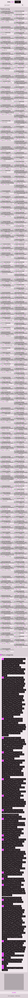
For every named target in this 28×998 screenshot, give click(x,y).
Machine (4, 862)
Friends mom (5, 768)
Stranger (10, 937)
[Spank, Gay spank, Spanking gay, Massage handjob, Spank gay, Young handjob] (21, 43)
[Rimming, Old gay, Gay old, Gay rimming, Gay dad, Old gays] (7, 596)
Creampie (20, 718)
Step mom (4, 908)
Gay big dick (8, 336)
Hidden (14, 797)
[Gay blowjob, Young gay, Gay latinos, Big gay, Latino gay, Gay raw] (7, 582)
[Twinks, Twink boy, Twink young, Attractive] (7, 493)
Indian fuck (18, 816)
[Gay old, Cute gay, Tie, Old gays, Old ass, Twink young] (7, 486)
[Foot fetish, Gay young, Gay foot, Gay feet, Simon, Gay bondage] (7, 280)
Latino (10, 299)
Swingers (14, 916)
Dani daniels (5, 740)
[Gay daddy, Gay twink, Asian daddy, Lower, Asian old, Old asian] (21, 582)
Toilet (16, 199)
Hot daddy (21, 366)
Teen (6, 941)
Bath (3, 714)
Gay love (3, 245)
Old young (21, 139)
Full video (20, 295)
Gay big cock (17, 79)
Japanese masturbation (7, 827)
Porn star (9, 895)
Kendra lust (11, 837)
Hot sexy (24, 350)
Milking (15, 868)
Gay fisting (21, 321)
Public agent (21, 889)
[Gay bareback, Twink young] (7, 348)
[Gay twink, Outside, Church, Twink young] (21, 71)
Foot (6, 760)
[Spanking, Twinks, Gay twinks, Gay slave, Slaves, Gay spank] (7, 428)
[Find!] (22, 5)
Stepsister (14, 918)
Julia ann (23, 818)
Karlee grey (4, 837)
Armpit (3, 671)
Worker (16, 490)
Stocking (4, 920)
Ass (24, 659)
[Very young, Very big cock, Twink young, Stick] (7, 177)
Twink (16, 16)
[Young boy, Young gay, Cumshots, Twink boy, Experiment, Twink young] (21, 522)
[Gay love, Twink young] (7, 244)
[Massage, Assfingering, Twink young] (21, 111)
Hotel (18, 797)
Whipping (3, 435)
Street (7, 930)
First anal (14, 766)
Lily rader (4, 847)
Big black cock (15, 710)
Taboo (3, 943)
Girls (21, 783)
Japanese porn (18, 831)
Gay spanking (23, 108)
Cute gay (7, 70)
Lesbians (11, 839)
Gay (2, 29)
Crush (20, 65)
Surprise (12, 930)
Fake (15, 775)
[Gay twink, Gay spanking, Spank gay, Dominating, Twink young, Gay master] (21, 106)
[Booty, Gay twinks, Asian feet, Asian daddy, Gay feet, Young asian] (21, 248)
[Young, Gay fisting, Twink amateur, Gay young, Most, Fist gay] (21, 318)
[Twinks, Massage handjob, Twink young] (7, 343)
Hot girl (4, 808)
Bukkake (17, 174)
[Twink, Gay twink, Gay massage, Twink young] (21, 181)
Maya (20, 858)
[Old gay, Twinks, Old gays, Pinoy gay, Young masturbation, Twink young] (21, 452)
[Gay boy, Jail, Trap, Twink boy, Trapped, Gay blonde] (7, 602)
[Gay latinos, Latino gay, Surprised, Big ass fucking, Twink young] (7, 607)
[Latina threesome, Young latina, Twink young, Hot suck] (21, 153)
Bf (7, 508)
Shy (21, 937)
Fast (20, 771)
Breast (13, 690)
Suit (25, 625)
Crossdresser (18, 727)
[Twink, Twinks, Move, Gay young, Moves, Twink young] (21, 423)
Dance (22, 740)
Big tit (3, 710)
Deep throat (19, 746)
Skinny (8, 914)
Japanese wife (15, 821)
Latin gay (17, 459)
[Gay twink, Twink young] (7, 81)
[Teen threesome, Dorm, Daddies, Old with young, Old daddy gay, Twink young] (21, 618)
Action (3, 70)
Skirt (15, 935)
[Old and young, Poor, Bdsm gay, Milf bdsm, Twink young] (7, 442)
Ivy (17, 814)
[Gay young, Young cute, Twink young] (21, 533)
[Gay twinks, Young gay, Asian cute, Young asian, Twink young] (7, 457)
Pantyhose (11, 887)
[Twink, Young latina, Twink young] (7, 533)
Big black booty (21, 704)
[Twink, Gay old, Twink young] (21, 14)
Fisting (8, 762)
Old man (18, 878)
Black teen (20, 698)
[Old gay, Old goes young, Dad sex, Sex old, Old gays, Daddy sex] (7, 202)
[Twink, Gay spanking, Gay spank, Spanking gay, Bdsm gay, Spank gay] (21, 428)
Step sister (15, 910)
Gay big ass (4, 305)
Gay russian (10, 15)
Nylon (13, 872)
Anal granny (14, 673)
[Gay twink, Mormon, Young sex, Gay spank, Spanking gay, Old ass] (21, 98)
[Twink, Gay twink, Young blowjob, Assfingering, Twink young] (7, 19)
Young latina (7, 535)
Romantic (7, 899)
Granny (9, 779)
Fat (10, 766)
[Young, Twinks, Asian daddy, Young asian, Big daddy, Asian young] (7, 399)
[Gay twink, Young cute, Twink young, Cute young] (21, 373)
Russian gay (4, 15)
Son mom (4, 937)
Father (16, 65)
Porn (19, 887)
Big (19, 679)
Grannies (18, 791)
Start (16, 69)
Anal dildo (4, 675)
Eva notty (4, 754)
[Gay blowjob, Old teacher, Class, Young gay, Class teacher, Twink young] (7, 230)
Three (20, 325)
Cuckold (4, 720)
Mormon (22, 99)
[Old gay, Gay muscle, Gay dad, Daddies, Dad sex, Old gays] (21, 254)
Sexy (16, 272)
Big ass (13, 677)
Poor (10, 444)
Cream (18, 733)
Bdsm (7, 679)
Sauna (16, 930)
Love (15, 839)
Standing (19, 924)
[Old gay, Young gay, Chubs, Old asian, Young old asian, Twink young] (21, 548)
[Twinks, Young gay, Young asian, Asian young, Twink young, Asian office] (21, 413)
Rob (22, 35)
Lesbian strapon (5, 845)
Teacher (16, 941)
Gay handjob (18, 579)
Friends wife (20, 775)
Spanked (4, 932)
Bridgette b (4, 706)
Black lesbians (5, 696)
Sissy (21, 914)
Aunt (16, 661)
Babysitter (10, 702)
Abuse (10, 665)
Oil (8, 880)
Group (19, 779)
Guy (19, 793)
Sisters (3, 924)
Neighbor (4, 874)
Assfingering (22, 113)
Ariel (10, 79)
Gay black (15, 793)
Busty (20, 710)
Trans (20, 941)
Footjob (4, 762)
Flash (3, 775)
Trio (3, 945)
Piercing (4, 897)
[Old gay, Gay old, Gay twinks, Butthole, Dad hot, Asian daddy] (7, 53)
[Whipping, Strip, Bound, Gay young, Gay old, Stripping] (7, 433)
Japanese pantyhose (6, 829)
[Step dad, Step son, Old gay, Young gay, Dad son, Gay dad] (21, 369)
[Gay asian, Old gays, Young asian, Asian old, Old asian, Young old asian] (21, 58)
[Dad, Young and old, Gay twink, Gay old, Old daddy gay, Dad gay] (7, 408)
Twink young (4, 34)
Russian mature (5, 904)
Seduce (23, 916)
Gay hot (22, 159)
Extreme (12, 758)
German (23, 779)
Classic (8, 727)
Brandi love (4, 692)
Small (3, 912)
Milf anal (12, 870)
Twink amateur (23, 30)
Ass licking (17, 669)
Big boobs (4, 683)
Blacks (21, 712)
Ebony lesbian (11, 754)
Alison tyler (11, 669)
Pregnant (6, 884)
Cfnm (14, 729)
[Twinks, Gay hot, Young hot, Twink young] (21, 507)
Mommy (16, 858)
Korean (6, 835)
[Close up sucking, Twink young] (21, 11)
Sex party (17, 145)
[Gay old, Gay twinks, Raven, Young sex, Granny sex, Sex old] (7, 293)
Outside (22, 73)
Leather (9, 847)
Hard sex (16, 799)
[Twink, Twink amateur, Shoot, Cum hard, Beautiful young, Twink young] (7, 236)
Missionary (4, 854)
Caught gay (7, 440)
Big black (10, 706)
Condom (17, 39)
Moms (24, 858)
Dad (2, 410)
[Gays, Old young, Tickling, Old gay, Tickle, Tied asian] (21, 137)
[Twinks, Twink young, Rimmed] (21, 244)
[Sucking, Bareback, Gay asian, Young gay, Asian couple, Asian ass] (7, 308)
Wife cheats (4, 963)
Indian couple (5, 812)
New (6, 872)
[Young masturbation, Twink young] (21, 127)
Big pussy (15, 704)
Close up (12, 731)
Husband (11, 799)
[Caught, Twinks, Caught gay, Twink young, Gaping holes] (21, 398)
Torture (23, 947)
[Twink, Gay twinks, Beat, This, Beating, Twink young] (7, 623)
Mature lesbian (11, 866)
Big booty (9, 681)
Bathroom (4, 140)
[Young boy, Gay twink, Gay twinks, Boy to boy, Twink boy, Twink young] (7, 213)
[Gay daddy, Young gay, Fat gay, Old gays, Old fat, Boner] (21, 640)
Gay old (20, 16)
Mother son (12, 860)
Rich (16, 545)
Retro (21, 902)
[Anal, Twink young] (7, 262)
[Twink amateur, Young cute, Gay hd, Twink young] (7, 499)
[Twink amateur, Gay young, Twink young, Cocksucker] (7, 64)
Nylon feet (4, 876)
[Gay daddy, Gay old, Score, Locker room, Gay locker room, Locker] (7, 512)
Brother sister (15, 687)
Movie (11, 856)
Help (20, 801)
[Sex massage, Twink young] (21, 226)
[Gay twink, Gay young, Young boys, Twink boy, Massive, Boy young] (7, 369)
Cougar (16, 731)
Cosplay (11, 723)
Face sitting (4, 773)
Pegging (22, 891)
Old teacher (10, 233)
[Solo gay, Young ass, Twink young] (7, 472)
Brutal (3, 694)
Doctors (3, 95)
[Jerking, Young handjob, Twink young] (21, 240)
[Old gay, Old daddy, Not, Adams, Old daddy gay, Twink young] (7, 222)
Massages (17, 599)
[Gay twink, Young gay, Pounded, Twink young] (7, 127)
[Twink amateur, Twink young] (7, 120)
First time (20, 762)
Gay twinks (4, 168)
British (11, 700)
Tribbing (15, 945)
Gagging (21, 340)
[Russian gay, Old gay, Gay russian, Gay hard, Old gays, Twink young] (7, 567)
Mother (16, 851)
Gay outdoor (18, 380)
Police (9, 889)
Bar (15, 714)
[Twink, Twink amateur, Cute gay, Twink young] (7, 285)
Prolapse (12, 891)
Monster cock (18, 866)
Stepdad (22, 922)
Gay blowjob (17, 124)
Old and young (4, 273)
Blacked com (20, 681)
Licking (13, 843)
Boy (9, 683)
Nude (16, 874)
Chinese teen (5, 735)
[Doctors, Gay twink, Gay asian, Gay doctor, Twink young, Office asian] (7, 92)
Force (23, 760)
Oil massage (12, 880)
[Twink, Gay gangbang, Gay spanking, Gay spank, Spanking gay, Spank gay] (21, 202)
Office (6, 878)
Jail (6, 604)
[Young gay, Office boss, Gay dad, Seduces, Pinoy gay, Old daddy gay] (21, 512)
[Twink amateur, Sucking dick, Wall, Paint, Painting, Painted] (7, 388)
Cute (24, 725)
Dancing (10, 748)
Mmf (3, 860)
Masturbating (19, 860)
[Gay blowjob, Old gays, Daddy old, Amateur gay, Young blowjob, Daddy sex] (21, 403)
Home (3, 440)
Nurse (9, 872)
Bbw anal (4, 687)
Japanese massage (6, 821)
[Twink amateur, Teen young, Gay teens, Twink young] (21, 53)
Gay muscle (22, 255)
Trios (19, 949)
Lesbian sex (19, 843)
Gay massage (9, 108)
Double (10, 744)
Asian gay (17, 168)
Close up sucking (18, 12)
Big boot (10, 250)
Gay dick (21, 463)
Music (7, 860)
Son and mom (9, 912)
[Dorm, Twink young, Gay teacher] (21, 442)
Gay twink (7, 21)
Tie (11, 488)
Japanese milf (5, 833)
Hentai (6, 795)
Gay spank (21, 45)
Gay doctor (9, 257)
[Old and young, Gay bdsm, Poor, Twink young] (21, 419)
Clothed (22, 435)
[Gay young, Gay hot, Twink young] (21, 157)
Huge (15, 804)
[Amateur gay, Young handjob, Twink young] (7, 413)
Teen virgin (18, 947)
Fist (12, 762)
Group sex (4, 787)
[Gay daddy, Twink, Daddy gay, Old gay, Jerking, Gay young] (7, 527)
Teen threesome (18, 621)
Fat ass (17, 773)
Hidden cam (4, 801)
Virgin (6, 955)
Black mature (15, 708)
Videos (3, 957)
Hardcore (4, 797)
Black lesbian (14, 698)
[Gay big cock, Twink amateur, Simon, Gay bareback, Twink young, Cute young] (21, 76)
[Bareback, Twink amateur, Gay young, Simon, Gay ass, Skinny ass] (7, 132)
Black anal (21, 708)
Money (21, 856)
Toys (17, 951)
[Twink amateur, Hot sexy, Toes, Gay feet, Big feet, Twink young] (21, 348)
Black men (9, 704)
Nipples (21, 872)
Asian (16, 659)
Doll (3, 746)
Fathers (24, 65)
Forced (14, 760)
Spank (16, 45)
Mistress (17, 870)
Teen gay (17, 194)
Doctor (16, 340)
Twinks (16, 119)
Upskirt (6, 953)
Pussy (11, 884)
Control (21, 625)
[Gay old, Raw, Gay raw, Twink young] (21, 87)
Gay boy (17, 95)
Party (3, 887)
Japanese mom (17, 818)
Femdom (8, 764)
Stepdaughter (16, 937)
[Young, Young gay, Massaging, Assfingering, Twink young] (21, 222)
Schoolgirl (19, 935)
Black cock (4, 702)
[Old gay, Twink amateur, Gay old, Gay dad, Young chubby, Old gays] (21, 28)
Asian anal (17, 435)
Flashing (8, 775)
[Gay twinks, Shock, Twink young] (21, 602)
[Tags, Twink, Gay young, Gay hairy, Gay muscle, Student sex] (21, 587)
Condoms (22, 39)
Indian (6, 810)
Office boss (23, 514)
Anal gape (11, 667)
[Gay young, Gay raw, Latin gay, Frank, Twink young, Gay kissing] (7, 38)
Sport (17, 914)
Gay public (17, 609)
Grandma (21, 781)
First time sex (5, 766)
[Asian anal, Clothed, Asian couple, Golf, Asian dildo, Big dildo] (21, 433)
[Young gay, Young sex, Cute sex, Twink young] (21, 567)
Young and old (8, 410)
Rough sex (16, 902)
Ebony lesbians (5, 758)
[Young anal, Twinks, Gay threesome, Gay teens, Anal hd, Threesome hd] (7, 266)
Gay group (8, 209)
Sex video (4, 939)
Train (3, 947)
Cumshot (7, 731)
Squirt (9, 908)
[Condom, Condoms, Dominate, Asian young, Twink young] (21, 38)
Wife (5, 959)
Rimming (3, 598)
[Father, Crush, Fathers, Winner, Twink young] (21, 64)
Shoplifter (13, 926)
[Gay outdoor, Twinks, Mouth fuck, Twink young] (21, 378)
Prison (19, 897)
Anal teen (18, 663)
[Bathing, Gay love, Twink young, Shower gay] (21, 447)
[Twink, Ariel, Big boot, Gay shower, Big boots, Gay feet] (7, 248)
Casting (16, 723)
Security (9, 928)
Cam (21, 731)
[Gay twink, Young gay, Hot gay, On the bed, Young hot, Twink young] (21, 266)
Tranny (13, 943)
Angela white (5, 667)
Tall (13, 947)
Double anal (9, 750)
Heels (11, 804)
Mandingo (23, 854)
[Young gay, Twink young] (21, 284)
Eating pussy (11, 752)
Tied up (7, 463)
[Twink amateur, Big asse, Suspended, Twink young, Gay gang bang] (21, 628)
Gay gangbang (22, 205)
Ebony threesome (6, 756)
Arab (9, 659)
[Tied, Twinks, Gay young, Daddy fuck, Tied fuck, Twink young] (21, 148)
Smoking (17, 922)
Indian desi (13, 816)
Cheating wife (5, 723)
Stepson (18, 926)
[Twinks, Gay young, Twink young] (7, 353)
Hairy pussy (4, 806)
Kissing (6, 29)
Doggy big (8, 746)
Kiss (14, 835)
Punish (15, 897)
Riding (20, 899)
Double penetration (17, 744)
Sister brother (14, 920)
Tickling (16, 330)
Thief (7, 947)
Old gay (17, 30)
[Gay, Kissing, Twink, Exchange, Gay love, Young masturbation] (7, 27)
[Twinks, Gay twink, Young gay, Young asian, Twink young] (7, 628)
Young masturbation (19, 129)
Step (20, 910)
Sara (20, 908)
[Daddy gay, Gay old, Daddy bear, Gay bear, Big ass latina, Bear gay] (7, 58)
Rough (16, 899)
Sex (2, 579)
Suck (7, 935)
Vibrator (8, 957)
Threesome (10, 941)
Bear (22, 696)
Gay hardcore (21, 189)
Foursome (4, 771)
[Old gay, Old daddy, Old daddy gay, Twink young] (21, 408)
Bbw (9, 677)
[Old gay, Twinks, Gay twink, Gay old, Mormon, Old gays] (7, 382)
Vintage (9, 955)
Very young (4, 178)
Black (6, 677)
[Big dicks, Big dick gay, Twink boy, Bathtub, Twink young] (21, 213)
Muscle (20, 864)
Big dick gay (22, 215)
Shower (4, 916)
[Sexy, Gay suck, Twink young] (21, 271)
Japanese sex (12, 833)
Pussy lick (4, 889)
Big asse (24, 631)
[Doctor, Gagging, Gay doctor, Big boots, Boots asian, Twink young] (21, 338)
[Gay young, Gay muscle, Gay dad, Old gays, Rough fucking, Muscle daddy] (21, 343)
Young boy (4, 100)
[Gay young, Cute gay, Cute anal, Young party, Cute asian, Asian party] (21, 132)
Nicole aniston (11, 874)
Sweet (3, 935)
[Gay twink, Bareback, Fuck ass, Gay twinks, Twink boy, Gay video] (21, 482)
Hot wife (22, 806)
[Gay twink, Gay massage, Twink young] (21, 288)
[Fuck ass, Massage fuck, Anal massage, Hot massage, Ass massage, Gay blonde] (7, 542)
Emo (16, 295)
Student (4, 914)
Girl (12, 783)
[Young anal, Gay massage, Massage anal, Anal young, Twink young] (7, 106)
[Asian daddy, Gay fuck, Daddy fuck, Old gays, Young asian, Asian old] (21, 494)
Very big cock (10, 178)
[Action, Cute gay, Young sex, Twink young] (7, 68)
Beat (16, 189)
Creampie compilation (7, 733)
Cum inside (22, 729)
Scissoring (21, 928)
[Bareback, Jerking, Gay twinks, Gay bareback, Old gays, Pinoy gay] (7, 359)
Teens (18, 943)
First (21, 768)
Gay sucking (4, 150)
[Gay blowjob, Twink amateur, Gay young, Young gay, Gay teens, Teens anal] (21, 122)
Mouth (8, 862)
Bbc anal (18, 690)
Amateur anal (14, 671)
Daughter (15, 737)
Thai (24, 941)
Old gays (22, 61)
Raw (21, 89)
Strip (8, 435)
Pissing (3, 891)
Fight (22, 773)
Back (7, 714)
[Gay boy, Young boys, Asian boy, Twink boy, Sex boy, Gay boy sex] (7, 419)
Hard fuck (21, 799)
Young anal (4, 108)
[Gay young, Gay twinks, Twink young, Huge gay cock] (7, 537)
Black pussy (12, 694)
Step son (22, 371)
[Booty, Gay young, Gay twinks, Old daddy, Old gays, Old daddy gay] (7, 447)
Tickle (21, 330)
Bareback (3, 134)
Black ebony (5, 716)
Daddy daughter (16, 740)
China (10, 718)
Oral (23, 880)
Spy (7, 918)
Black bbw (12, 696)
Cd (3, 731)
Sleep (19, 906)
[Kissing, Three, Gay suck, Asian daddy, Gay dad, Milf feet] (21, 324)
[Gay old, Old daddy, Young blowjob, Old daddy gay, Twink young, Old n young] (21, 612)
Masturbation (5, 856)
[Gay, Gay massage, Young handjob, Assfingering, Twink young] (7, 634)
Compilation (9, 720)
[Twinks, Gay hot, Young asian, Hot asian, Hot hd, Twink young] (21, 333)
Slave (15, 912)
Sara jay (13, 914)
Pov (7, 891)
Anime (12, 659)
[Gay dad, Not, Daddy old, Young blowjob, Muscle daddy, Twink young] (21, 280)
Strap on (21, 930)
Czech (12, 727)
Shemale (6, 906)
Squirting (9, 910)
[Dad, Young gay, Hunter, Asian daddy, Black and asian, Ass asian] (7, 562)
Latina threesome (18, 155)
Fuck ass (3, 545)
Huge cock (17, 806)
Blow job (17, 277)
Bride (15, 700)
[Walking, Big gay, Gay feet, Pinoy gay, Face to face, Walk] (21, 388)
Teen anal (9, 943)
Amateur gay (4, 415)
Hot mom (11, 795)
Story (18, 912)
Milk (15, 854)
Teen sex (4, 951)
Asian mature (21, 673)
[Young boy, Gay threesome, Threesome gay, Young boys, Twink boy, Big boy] (7, 158)
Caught (16, 400)
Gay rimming (17, 519)
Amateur (8, 661)
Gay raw (8, 39)
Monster (4, 864)
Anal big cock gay (8, 519)
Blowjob (23, 683)
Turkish (7, 945)
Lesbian (6, 839)
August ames (16, 665)
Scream (16, 299)
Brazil (17, 694)
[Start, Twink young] (21, 67)
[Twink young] (7, 32)
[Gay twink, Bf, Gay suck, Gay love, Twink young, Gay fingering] (7, 507)
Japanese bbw (21, 823)
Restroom (22, 51)
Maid (18, 854)
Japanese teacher (6, 831)
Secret (23, 932)
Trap (10, 604)
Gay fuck (23, 496)
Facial (3, 777)
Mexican (7, 870)
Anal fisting (4, 669)
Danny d (14, 742)
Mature (15, 849)
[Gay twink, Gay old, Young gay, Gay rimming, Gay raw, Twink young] (7, 641)
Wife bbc (15, 959)
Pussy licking (16, 884)
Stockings (14, 924)
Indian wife (17, 812)
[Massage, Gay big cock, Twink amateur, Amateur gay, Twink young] (21, 230)
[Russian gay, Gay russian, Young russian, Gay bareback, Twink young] (7, 12)
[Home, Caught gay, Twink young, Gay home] (7, 438)
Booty (16, 251)
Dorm (16, 444)
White (20, 25)
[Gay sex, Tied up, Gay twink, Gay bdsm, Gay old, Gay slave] (7, 462)
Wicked (16, 504)
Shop (8, 920)
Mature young (4, 114)
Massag (9, 864)
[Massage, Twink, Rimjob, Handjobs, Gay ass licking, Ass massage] (21, 467)
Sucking (3, 311)
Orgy (22, 878)
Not (21, 282)
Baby (3, 685)
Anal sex (23, 663)
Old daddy (8, 225)
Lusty (10, 843)
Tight (9, 951)
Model (13, 862)
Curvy (14, 733)
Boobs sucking (20, 700)
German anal (12, 791)
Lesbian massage (19, 845)
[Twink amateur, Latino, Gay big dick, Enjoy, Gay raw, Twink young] (7, 298)
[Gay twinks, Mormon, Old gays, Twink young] (21, 537)
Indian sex (14, 810)
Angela (9, 673)
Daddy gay (4, 45)
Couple (14, 725)
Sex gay (3, 209)
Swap (3, 918)
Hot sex (10, 801)
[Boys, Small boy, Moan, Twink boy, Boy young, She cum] (21, 313)
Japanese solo (21, 825)
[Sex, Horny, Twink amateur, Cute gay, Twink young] (7, 577)
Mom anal (10, 854)
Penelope (4, 893)
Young (3, 155)
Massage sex (5, 858)
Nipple (17, 872)
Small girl (20, 920)
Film (18, 764)
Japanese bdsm (20, 833)
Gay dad (17, 282)
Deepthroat (8, 742)
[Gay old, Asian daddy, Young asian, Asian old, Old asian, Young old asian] (7, 554)
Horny (5, 579)
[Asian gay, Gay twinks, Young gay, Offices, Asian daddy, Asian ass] (21, 166)
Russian (11, 899)
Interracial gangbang (11, 814)
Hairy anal (16, 801)
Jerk (9, 523)
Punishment (22, 893)
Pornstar (4, 895)
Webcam (10, 959)
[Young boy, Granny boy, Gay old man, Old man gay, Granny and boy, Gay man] (7, 98)
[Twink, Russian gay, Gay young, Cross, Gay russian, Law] (21, 177)
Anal (3, 263)
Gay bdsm (25, 420)
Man (3, 870)
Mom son (12, 851)
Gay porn (8, 789)
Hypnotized (9, 808)
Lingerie (12, 845)
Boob (15, 706)
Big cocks (17, 85)
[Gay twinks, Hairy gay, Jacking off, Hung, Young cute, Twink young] (7, 166)
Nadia (20, 874)
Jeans (12, 831)
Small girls (4, 922)
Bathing (16, 449)
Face (10, 773)
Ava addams (5, 665)
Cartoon (15, 718)
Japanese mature (6, 825)
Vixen (18, 955)
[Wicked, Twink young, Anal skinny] (21, 502)
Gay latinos (4, 609)
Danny (18, 742)
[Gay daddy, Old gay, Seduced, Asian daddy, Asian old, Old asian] (7, 313)
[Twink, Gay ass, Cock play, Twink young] (21, 18)
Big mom (4, 712)
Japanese (6, 818)
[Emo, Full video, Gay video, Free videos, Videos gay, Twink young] (21, 293)
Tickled (24, 330)
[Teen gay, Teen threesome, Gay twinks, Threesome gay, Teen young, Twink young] (21, 192)
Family (19, 760)
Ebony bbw (16, 756)
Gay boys (22, 95)
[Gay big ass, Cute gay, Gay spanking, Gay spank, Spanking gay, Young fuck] (7, 303)
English (20, 752)
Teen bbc (20, 945)
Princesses (17, 891)
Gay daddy (4, 315)
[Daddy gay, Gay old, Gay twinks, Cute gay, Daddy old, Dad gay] (7, 43)
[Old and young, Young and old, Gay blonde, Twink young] (7, 272)
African (20, 659)
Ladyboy (19, 839)
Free (12, 775)
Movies (11, 858)
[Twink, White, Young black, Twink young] (21, 23)
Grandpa (4, 783)
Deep (24, 744)
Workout (19, 961)
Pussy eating (14, 889)
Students (23, 926)
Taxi (11, 945)
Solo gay (3, 474)
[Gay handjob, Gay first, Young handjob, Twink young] (21, 577)
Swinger (8, 916)
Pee (7, 887)
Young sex (23, 568)
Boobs (22, 679)
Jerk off (23, 219)
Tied (16, 150)
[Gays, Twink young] (7, 363)
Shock (22, 604)
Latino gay (9, 609)
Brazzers (18, 677)
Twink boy (8, 495)
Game (3, 789)
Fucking (11, 768)
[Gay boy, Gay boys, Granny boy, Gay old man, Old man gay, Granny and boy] (21, 92)
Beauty (22, 692)
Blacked (11, 679)
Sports (8, 926)
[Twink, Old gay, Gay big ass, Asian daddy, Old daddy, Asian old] (21, 303)
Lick (3, 843)
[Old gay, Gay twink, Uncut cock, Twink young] (7, 87)
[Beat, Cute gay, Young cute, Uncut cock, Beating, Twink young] (21, 645)
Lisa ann (22, 841)
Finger (13, 773)
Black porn (10, 712)
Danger (15, 748)
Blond (18, 714)
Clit (10, 729)
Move (24, 425)
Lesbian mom (16, 841)
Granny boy (9, 100)
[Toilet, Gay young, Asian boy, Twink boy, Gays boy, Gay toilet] (21, 197)
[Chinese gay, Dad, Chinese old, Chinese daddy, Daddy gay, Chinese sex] (21, 528)
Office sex (19, 880)
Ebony (6, 752)
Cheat (17, 729)
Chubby (15, 720)
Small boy (21, 315)
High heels (11, 806)
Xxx (5, 965)
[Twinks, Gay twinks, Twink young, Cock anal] (21, 235)
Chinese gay (17, 530)
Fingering (14, 764)
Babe (7, 700)
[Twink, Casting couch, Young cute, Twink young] (21, 592)
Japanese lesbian (6, 823)
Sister (11, 906)
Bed (7, 694)
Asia (12, 661)
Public (21, 884)
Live (6, 843)
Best (15, 702)
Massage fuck (9, 545)
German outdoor (15, 789)
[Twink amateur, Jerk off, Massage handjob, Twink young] (21, 217)
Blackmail (8, 685)
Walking (16, 390)
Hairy (22, 795)
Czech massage (5, 725)
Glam (8, 783)
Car (11, 725)
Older (3, 396)
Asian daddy (17, 496)
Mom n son (14, 864)
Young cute (23, 375)
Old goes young (9, 203)
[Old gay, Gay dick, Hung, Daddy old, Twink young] (21, 462)
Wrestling (20, 959)
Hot (18, 795)
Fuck (23, 766)
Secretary (4, 928)
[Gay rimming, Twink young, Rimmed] (21, 517)
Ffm (16, 771)
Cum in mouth (5, 729)
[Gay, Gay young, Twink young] (21, 262)
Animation (4, 663)
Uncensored (11, 953)
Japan (11, 818)
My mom (23, 862)
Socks (11, 935)
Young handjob (9, 155)
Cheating (20, 720)
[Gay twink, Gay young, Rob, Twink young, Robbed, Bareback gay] (21, 208)
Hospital (23, 804)
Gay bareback (4, 349)
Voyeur (21, 955)
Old (9, 878)
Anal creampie (11, 663)
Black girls (23, 690)
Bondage (15, 681)
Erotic (16, 754)
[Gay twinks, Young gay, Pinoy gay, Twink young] (21, 562)
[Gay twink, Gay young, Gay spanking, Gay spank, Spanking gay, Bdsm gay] (21, 572)
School (16, 908)
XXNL (10, 2)
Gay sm (3, 329)
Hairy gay (9, 168)
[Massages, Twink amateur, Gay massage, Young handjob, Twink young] (21, 597)
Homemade (4, 799)
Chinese (6, 718)
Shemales (9, 924)
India (10, 810)
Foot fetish (4, 282)
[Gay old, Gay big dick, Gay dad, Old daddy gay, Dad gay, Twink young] (7, 333)
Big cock (18, 683)
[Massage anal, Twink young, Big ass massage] (7, 48)
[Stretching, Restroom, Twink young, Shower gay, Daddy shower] (21, 48)
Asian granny (17, 667)
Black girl (19, 702)
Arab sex (8, 671)
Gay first (23, 579)
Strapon (18, 916)
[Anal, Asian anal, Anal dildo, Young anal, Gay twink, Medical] (21, 558)
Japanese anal (14, 823)
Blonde (13, 685)
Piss (16, 887)
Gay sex (3, 463)
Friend (9, 771)
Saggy (3, 930)
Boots (9, 687)
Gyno (3, 785)
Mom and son (5, 851)
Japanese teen (14, 825)
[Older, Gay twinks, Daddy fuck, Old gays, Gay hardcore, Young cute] (7, 393)
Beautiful (8, 690)
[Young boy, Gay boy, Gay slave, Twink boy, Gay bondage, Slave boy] (7, 467)
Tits (15, 949)
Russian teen (10, 902)
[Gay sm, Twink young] (7, 327)
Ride (11, 904)
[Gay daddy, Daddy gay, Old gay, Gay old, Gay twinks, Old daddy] (21, 353)
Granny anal (4, 781)
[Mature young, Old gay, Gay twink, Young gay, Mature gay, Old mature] (7, 112)
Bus (22, 677)
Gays (16, 139)
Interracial (12, 812)
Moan (25, 315)
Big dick (4, 681)
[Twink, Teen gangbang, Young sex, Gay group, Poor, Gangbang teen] (21, 359)
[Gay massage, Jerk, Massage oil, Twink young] (7, 521)
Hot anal (3, 615)
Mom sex (18, 862)
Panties (12, 893)
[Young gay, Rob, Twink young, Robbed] (21, 33)
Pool (12, 897)
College (23, 727)
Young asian (21, 555)
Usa (16, 487)
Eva (12, 756)
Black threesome (6, 698)
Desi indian (4, 748)
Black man (16, 712)
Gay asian (17, 61)
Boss (17, 685)
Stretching (17, 51)
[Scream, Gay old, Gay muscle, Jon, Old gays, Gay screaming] (21, 298)
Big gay (21, 390)
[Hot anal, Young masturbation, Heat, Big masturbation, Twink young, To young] (7, 612)
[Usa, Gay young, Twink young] (21, 486)
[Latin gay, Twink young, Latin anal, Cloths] (21, 457)
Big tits (15, 679)
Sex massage (17, 227)
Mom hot (4, 866)
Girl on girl (15, 787)
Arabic (3, 661)
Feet (15, 762)
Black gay (18, 692)
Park (8, 897)
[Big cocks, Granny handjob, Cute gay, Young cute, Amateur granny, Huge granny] (21, 82)
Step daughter (11, 922)
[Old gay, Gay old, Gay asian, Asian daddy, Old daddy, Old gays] (21, 472)
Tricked (11, 949)
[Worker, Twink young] (21, 489)
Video (14, 955)
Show (8, 932)
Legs (3, 841)
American (20, 661)
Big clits (11, 714)
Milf (19, 849)
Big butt (9, 708)
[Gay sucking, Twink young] (21, 161)
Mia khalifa (22, 851)
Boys (16, 315)
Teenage (13, 951)
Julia (22, 829)
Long (13, 847)
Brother (13, 683)
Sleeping (15, 906)
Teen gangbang (22, 362)
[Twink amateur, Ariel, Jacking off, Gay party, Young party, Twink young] (7, 76)
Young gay (17, 35)
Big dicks (17, 215)
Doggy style (4, 744)
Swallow (13, 932)
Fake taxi (10, 760)
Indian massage (5, 816)
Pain (9, 893)
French (19, 766)
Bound (11, 435)
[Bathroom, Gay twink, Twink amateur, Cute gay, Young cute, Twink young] (7, 138)
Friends (7, 777)
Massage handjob (9, 345)
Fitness (16, 366)
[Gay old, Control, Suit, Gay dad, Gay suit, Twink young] (21, 623)
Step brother (15, 928)
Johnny (15, 827)
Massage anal (4, 50)
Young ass (8, 474)
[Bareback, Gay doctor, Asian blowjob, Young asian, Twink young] (7, 254)
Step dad (17, 371)
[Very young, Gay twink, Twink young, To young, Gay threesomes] (7, 587)
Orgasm (13, 878)
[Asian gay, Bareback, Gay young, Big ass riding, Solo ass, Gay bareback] (7, 618)
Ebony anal (21, 754)
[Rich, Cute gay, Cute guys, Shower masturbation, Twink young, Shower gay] (21, 542)
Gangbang (14, 779)
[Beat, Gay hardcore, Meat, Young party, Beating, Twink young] (21, 186)
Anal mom (21, 671)
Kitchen (10, 835)
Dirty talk (21, 479)
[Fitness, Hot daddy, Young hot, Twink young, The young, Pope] (21, 364)
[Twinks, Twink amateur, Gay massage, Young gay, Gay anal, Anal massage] (21, 393)
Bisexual (21, 687)
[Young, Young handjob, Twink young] (7, 153)
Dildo (16, 555)
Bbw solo (18, 696)
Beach (3, 690)
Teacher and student (6, 480)
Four (13, 771)
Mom (6, 849)
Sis (9, 918)
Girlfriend (19, 785)
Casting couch (21, 593)
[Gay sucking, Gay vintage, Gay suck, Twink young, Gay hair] (21, 438)
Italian (22, 812)
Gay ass (20, 20)
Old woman (18, 882)
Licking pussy (8, 841)
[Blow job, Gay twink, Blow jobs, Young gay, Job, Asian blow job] (21, 275)
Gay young (4, 39)
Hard (15, 795)
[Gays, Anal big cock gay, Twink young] (7, 517)
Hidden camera (5, 804)
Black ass (20, 706)
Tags (16, 589)
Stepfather (18, 932)
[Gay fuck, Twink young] (21, 498)
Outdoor (4, 880)
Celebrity (19, 725)
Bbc (3, 679)
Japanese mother (16, 829)
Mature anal (16, 856)
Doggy (23, 742)
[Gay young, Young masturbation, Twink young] (21, 258)
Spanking (3, 429)
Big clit (3, 704)
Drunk (10, 740)
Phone (17, 893)
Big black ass (11, 692)
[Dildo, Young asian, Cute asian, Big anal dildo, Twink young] (21, 553)
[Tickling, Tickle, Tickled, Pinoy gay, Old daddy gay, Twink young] (21, 328)
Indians (3, 814)
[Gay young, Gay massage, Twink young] (7, 318)
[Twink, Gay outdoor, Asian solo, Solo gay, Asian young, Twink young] (21, 383)
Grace (10, 793)
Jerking (16, 242)
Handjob (9, 797)
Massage (17, 113)
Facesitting (16, 768)
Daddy (10, 737)
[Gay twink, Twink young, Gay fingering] (7, 197)
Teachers (22, 951)
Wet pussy (14, 961)
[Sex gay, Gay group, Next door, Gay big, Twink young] (7, 207)
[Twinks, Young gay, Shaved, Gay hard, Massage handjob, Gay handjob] (21, 116)
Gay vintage (23, 440)
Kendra (16, 837)
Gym (10, 781)
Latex (24, 839)
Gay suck (20, 272)
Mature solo (5, 868)
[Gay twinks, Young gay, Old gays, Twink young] (7, 378)
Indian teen (20, 810)
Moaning (11, 868)
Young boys (8, 422)
